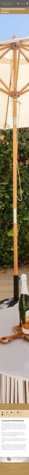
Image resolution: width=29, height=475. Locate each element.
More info (19, 414)
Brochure (4, 408)
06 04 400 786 (22, 3)
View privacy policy (14, 467)
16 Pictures (5, 405)
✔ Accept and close (14, 471)
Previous (3, 209)
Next (26, 209)
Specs (14, 414)
